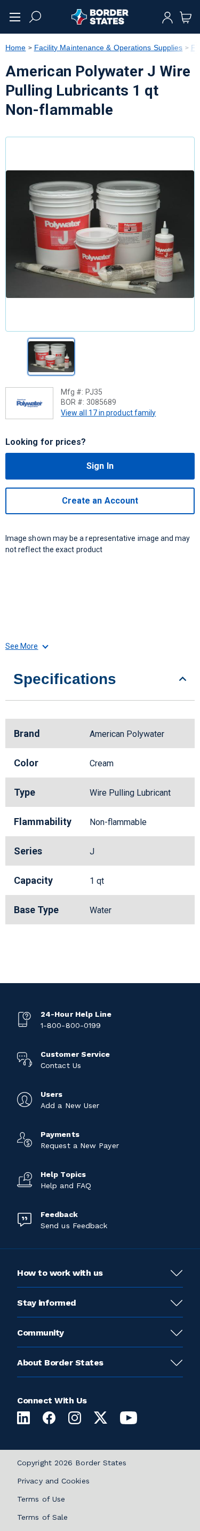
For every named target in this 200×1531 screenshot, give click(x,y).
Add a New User (70, 1105)
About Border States (60, 1362)
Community (40, 1333)
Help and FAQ (66, 1185)
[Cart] (185, 16)
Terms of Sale (42, 1517)
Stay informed (46, 1303)
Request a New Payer (80, 1145)
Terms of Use (41, 1499)
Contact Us (61, 1065)
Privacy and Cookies (53, 1481)
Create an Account (100, 501)
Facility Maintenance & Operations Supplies (108, 47)
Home (15, 47)
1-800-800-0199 (71, 1025)
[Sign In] (167, 16)
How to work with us (60, 1273)
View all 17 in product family (108, 413)
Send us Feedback (74, 1225)
